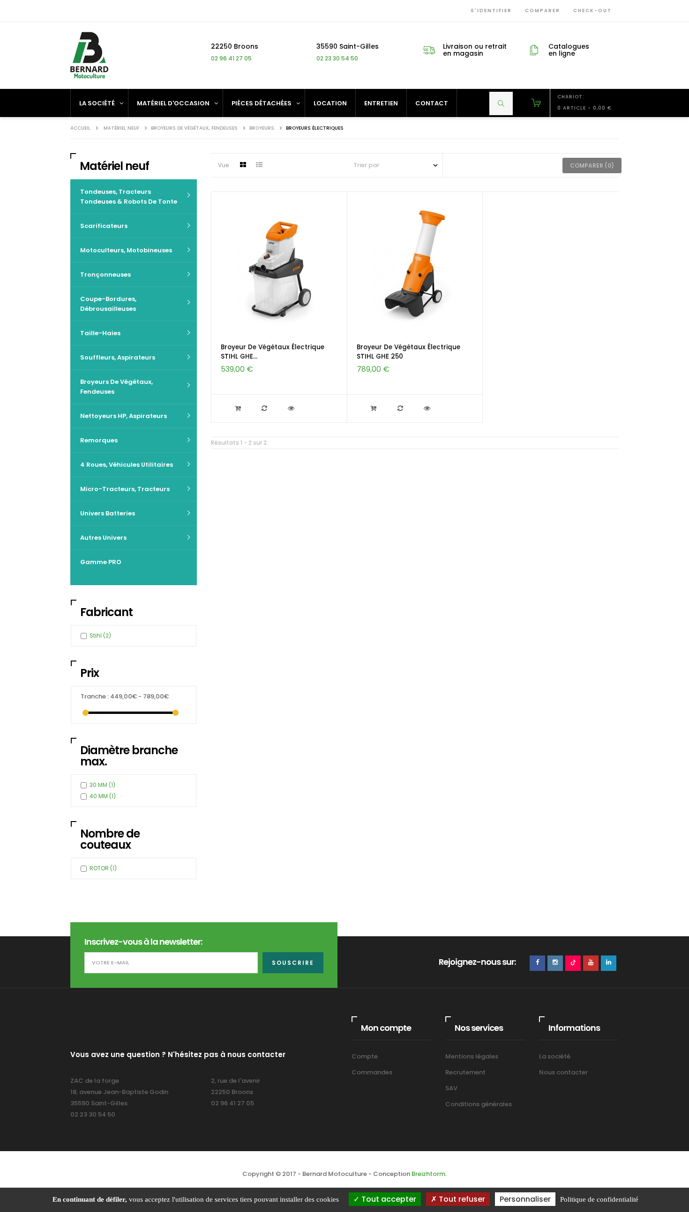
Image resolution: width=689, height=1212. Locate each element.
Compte (365, 1056)
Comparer (540, 10)
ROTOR (103, 868)
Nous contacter (563, 1072)
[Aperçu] (292, 408)
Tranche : (95, 696)
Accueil (80, 128)
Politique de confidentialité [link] (599, 1199)
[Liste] (259, 165)
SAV (451, 1088)
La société (554, 1056)
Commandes (372, 1072)
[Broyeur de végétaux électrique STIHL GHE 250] (414, 263)
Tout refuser (461, 1199)
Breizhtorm (428, 1173)
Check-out (590, 10)
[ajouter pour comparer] (265, 408)
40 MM (103, 796)
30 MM (102, 785)
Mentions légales (471, 1056)
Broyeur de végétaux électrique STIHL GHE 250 (408, 352)
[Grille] (243, 165)
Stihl (100, 635)
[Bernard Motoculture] (89, 55)
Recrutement (465, 1072)
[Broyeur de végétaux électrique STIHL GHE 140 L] (278, 263)
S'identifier (489, 10)
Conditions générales (478, 1104)
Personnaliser (525, 1199)
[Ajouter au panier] (238, 408)
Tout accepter (387, 1199)
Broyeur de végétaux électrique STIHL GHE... (272, 352)
